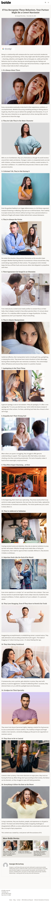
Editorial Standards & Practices (41, 900)
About (10, 900)
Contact (18, 900)
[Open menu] (48, 2)
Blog (14, 900)
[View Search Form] (45, 2)
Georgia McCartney (21, 16)
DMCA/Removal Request (27, 900)
